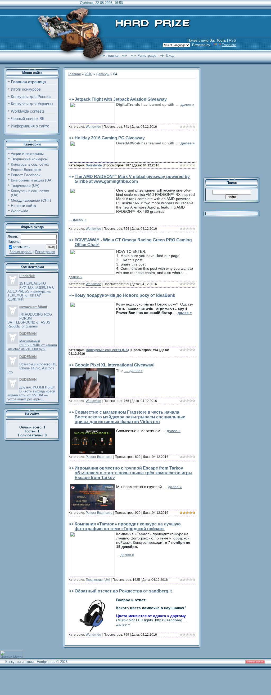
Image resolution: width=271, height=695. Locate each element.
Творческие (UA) (25, 185)
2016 (88, 74)
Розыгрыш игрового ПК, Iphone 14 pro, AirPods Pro (32, 368)
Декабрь (102, 74)
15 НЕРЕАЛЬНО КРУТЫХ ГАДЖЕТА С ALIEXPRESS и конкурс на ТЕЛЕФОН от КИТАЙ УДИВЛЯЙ (31, 291)
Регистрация (147, 55)
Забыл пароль (21, 252)
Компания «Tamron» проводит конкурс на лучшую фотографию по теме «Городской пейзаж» (128, 526)
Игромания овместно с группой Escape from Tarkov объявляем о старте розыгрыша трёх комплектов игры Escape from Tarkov (133, 473)
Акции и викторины (27, 154)
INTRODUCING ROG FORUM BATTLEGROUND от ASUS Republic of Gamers (29, 320)
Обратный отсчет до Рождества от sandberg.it (123, 591)
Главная (112, 55)
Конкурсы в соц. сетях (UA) (107, 350)
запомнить (21, 247)
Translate (229, 45)
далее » (187, 104)
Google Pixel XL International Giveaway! (115, 365)
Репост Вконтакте (26, 169)
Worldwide (19, 211)
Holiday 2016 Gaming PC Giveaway (110, 138)
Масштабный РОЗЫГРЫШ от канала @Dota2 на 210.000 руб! (32, 345)
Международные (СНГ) (31, 200)
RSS (232, 40)
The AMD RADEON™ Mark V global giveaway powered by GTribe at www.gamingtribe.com (132, 179)
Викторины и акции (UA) (32, 180)
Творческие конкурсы (29, 159)
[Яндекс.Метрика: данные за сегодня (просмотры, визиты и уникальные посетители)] (11, 654)
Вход (170, 55)
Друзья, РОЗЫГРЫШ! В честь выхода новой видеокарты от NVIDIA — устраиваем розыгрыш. (31, 393)
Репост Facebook (25, 175)
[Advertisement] (130, 88)
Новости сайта (23, 205)
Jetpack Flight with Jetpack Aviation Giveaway (121, 99)
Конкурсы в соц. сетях (30, 164)
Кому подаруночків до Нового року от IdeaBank (125, 295)
